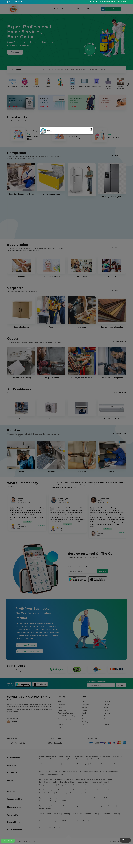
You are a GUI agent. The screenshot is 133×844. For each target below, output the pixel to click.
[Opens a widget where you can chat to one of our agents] (125, 840)
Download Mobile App (16, 2)
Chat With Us (8, 841)
